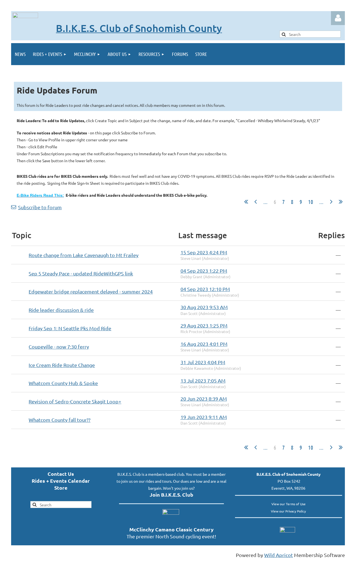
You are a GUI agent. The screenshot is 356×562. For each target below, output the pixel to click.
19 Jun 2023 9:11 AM (204, 417)
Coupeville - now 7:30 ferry (59, 346)
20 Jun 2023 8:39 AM (204, 398)
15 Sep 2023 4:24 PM (204, 252)
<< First (246, 201)
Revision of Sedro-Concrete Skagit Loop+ (75, 401)
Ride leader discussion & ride (61, 310)
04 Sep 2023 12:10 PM (205, 289)
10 (310, 201)
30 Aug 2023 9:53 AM (204, 307)
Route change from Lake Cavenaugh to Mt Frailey (84, 255)
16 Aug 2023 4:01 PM (204, 344)
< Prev (255, 201)
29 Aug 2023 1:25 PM (204, 325)
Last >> (340, 201)
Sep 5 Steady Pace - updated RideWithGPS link (81, 273)
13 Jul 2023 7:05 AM (203, 380)
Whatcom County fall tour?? (59, 420)
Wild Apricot (278, 555)
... (265, 201)
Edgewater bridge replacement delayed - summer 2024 (91, 291)
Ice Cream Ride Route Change (62, 365)
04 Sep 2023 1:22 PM (204, 270)
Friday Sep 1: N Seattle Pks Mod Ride (70, 328)
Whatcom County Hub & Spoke (63, 383)
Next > (331, 201)
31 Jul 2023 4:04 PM (203, 362)
